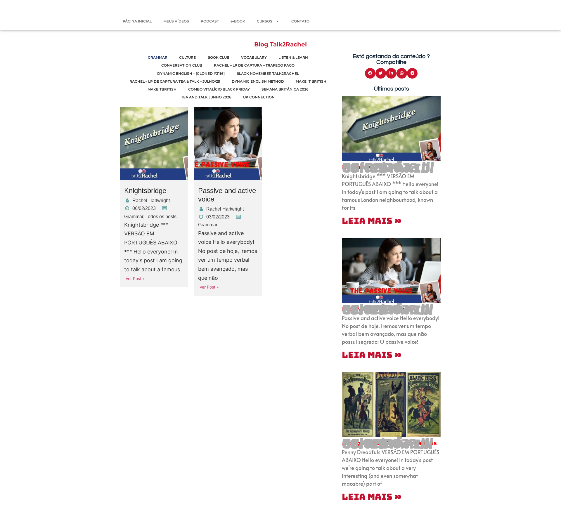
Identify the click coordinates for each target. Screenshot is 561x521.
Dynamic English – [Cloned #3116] (191, 73)
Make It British (311, 81)
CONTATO (300, 21)
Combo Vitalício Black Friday (219, 89)
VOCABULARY (254, 57)
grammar (157, 57)
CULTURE (187, 57)
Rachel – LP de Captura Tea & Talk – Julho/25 (174, 81)
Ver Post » (135, 278)
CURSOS (264, 21)
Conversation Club (181, 65)
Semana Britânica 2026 (285, 89)
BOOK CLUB (218, 57)
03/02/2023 (218, 216)
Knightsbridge (145, 190)
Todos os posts (161, 216)
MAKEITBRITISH (162, 89)
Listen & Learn (293, 57)
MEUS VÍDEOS (176, 21)
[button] (370, 73)
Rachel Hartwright (151, 200)
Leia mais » (371, 221)
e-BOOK (238, 21)
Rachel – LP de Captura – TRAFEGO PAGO (254, 65)
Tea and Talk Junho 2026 (206, 97)
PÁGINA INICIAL (137, 21)
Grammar (133, 216)
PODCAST (210, 21)
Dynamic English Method (258, 81)
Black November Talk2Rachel (267, 73)
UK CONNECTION (259, 97)
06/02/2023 (144, 208)
